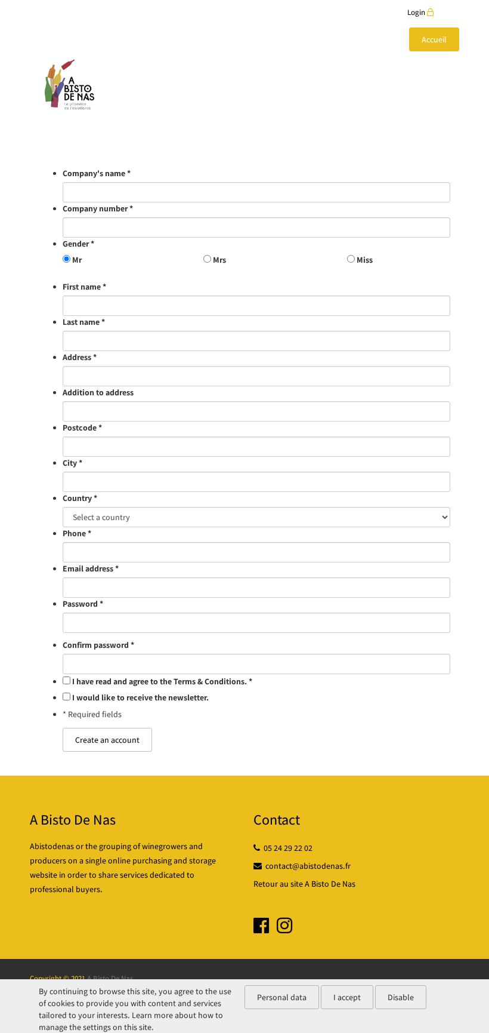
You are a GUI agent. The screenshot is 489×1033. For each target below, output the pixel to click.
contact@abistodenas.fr (306, 865)
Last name (84, 321)
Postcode (82, 427)
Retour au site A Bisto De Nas (304, 883)
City (72, 462)
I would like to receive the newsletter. (140, 697)
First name (84, 286)
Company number (98, 208)
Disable (401, 997)
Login (417, 12)
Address (80, 357)
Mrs (219, 259)
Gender (78, 243)
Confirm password (98, 645)
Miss (365, 259)
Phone (77, 533)
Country (80, 498)
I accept (347, 997)
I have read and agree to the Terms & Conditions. (162, 681)
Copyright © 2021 (57, 978)
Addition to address (98, 392)
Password (83, 603)
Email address (91, 568)
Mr (77, 259)
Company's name (97, 173)
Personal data (282, 997)
